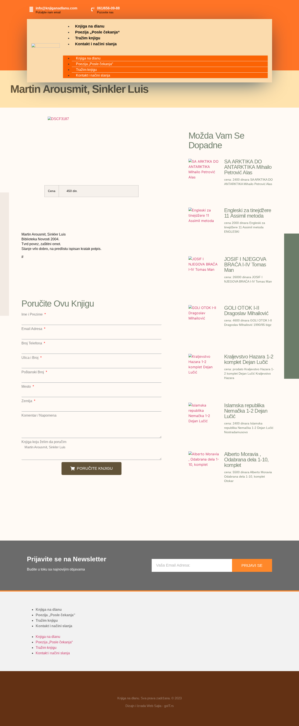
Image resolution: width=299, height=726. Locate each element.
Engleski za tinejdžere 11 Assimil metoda (247, 213)
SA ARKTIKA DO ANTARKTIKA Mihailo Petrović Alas (248, 167)
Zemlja (27, 401)
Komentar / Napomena (38, 415)
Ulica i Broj (30, 358)
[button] (165, 49)
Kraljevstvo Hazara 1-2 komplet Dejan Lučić (248, 359)
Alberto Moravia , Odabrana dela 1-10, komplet (246, 459)
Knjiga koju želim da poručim (43, 442)
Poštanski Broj (33, 372)
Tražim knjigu (87, 38)
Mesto (26, 386)
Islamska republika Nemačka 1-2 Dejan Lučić (245, 410)
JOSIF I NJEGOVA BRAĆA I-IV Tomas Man (245, 264)
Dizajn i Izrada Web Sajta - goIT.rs (149, 706)
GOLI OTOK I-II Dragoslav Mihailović (246, 310)
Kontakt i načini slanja (96, 44)
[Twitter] (264, 8)
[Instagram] (254, 8)
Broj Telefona (32, 343)
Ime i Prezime (32, 314)
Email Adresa (32, 329)
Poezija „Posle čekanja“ (97, 32)
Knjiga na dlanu (89, 26)
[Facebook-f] (137, 688)
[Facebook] (245, 8)
